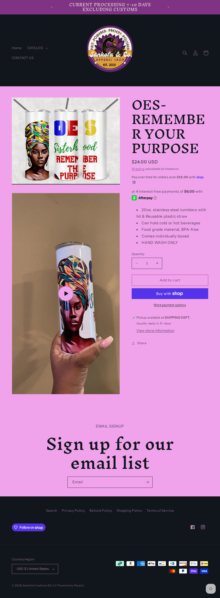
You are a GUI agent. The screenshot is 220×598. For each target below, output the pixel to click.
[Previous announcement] (51, 7)
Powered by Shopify (71, 585)
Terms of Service (160, 510)
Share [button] (142, 343)
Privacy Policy (73, 510)
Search (51, 510)
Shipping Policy (129, 510)
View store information (155, 330)
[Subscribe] (147, 482)
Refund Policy (101, 510)
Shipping (138, 168)
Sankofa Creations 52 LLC (40, 585)
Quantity (138, 254)
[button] (37, 48)
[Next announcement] (168, 7)
